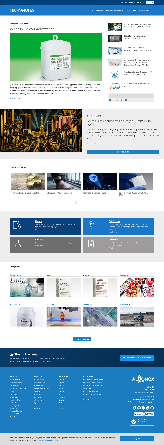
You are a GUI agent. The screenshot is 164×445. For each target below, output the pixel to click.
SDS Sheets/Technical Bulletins (93, 380)
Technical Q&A (14, 394)
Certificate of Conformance (92, 383)
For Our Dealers (15, 403)
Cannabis (37, 397)
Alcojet (49, 275)
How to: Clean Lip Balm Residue (25, 193)
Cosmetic (124, 275)
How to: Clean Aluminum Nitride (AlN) (134, 194)
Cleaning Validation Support (92, 394)
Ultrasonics (38, 400)
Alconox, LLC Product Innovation (20, 414)
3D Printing (51, 304)
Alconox (86, 275)
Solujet (61, 388)
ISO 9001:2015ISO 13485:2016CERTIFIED (143, 422)
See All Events (123, 152)
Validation (87, 304)
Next (87, 201)
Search (141, 2)
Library (151, 2)
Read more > (15, 98)
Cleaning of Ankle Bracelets (59, 193)
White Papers (87, 388)
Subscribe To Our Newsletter (141, 402)
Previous (76, 201)
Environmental (126, 304)
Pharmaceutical (39, 383)
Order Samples (15, 380)
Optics (36, 403)
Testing (129, 10)
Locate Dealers (139, 10)
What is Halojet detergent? (32, 29)
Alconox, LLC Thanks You (18, 388)
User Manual (14, 397)
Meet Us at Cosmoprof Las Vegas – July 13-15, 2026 (119, 123)
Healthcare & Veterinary (42, 388)
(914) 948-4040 (148, 397)
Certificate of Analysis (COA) (92, 385)
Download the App (16, 411)
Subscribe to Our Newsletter (138, 357)
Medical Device (39, 380)
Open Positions (15, 417)
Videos (12, 391)
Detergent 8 (15, 304)
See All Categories (82, 339)
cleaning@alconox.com (144, 399)
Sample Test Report (16, 383)
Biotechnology (16, 275)
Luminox (61, 391)
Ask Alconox (119, 10)
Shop (125, 2)
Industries (99, 10)
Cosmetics (37, 394)
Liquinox (61, 383)
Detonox (62, 385)
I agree (137, 438)
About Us (149, 10)
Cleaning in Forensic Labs (94, 193)
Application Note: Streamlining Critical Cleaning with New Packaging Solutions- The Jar (137, 62)
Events (133, 2)
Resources (109, 10)
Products (89, 10)
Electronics (38, 391)
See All (36, 409)
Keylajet (61, 403)
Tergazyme (62, 397)
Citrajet (61, 400)
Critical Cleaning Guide (91, 391)
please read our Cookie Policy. (47, 440)
